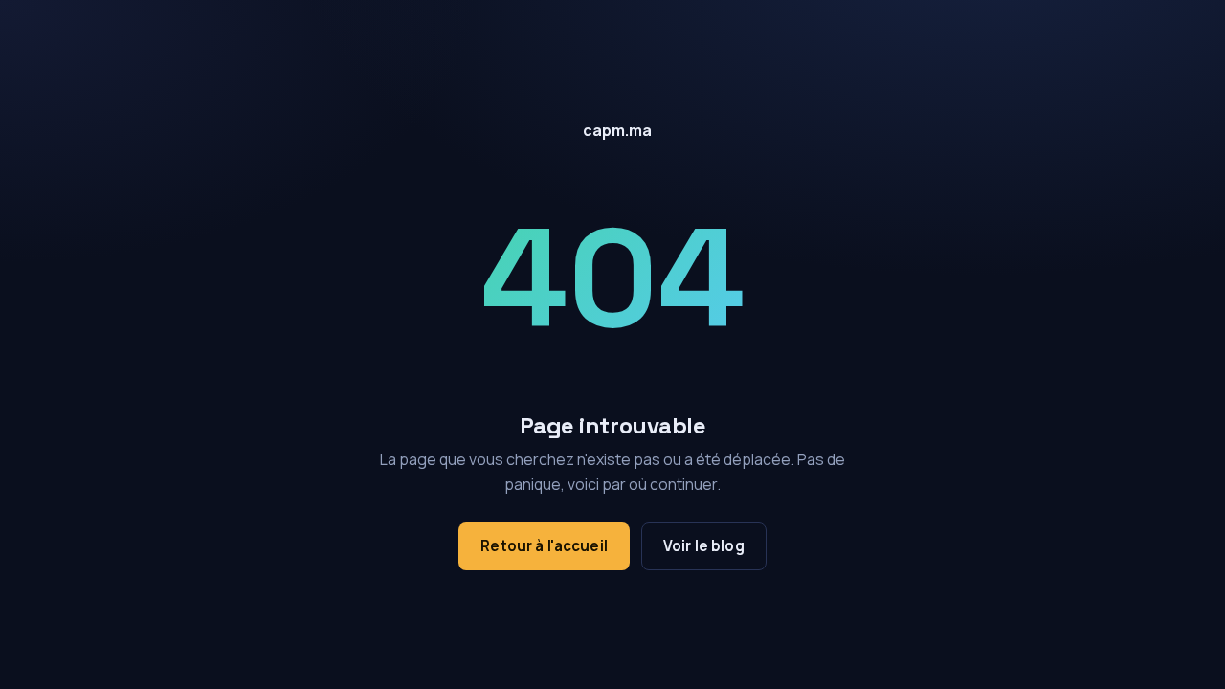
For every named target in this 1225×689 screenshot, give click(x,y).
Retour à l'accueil (544, 546)
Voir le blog (704, 546)
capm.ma (617, 130)
